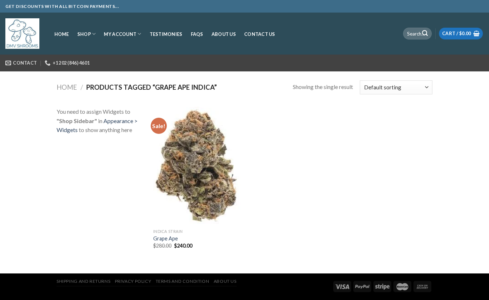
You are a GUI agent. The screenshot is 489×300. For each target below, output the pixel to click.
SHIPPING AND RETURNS (83, 281)
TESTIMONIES (166, 34)
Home (67, 87)
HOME (61, 34)
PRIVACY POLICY (133, 281)
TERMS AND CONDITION (182, 281)
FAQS (197, 34)
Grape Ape (165, 238)
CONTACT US (259, 34)
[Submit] (425, 34)
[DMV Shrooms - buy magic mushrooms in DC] (22, 33)
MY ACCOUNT (120, 34)
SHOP (84, 34)
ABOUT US (224, 34)
